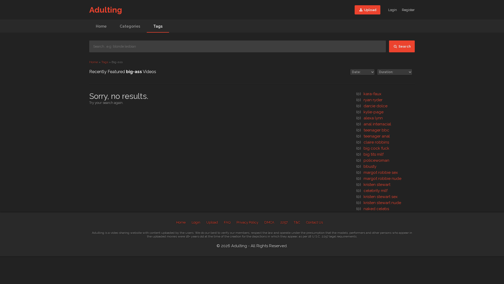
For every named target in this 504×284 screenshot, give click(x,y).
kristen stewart (373, 184)
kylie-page (370, 112)
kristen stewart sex (377, 196)
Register (408, 10)
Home (101, 26)
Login (392, 10)
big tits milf (370, 154)
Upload (369, 10)
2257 (284, 222)
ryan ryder (369, 100)
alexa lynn (369, 118)
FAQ (227, 222)
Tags (157, 26)
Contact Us (314, 222)
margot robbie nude (378, 178)
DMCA (269, 222)
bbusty (366, 166)
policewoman (372, 160)
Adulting (105, 9)
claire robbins (372, 142)
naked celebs (372, 208)
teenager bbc (372, 130)
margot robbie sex (377, 172)
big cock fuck (372, 148)
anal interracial (373, 124)
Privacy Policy (247, 222)
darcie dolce (371, 106)
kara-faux (368, 94)
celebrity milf (371, 190)
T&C (297, 222)
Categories (130, 26)
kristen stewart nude (378, 202)
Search (404, 46)
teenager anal (373, 136)
